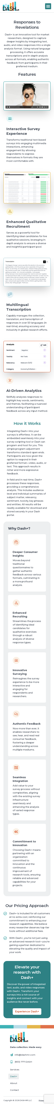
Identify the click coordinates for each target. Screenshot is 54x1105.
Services (14, 1069)
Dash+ (13, 1076)
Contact (14, 1090)
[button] (48, 6)
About (13, 1083)
